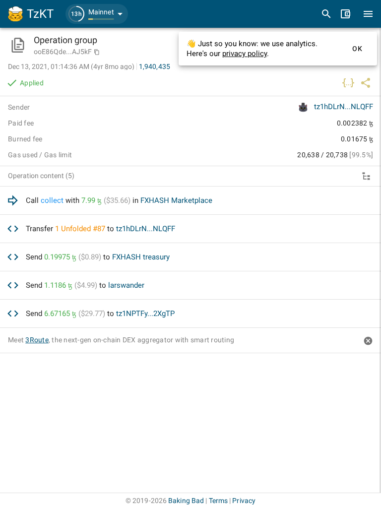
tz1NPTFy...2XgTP (145, 313)
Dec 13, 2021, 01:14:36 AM (71, 66)
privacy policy (244, 53)
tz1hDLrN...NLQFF (343, 106)
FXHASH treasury (141, 257)
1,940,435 (154, 66)
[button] (96, 14)
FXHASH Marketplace (176, 200)
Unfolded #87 (83, 228)
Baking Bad (186, 501)
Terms (218, 501)
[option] (190, 201)
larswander (126, 285)
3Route (37, 340)
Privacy (243, 501)
